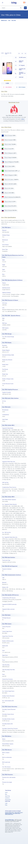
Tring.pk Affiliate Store (9, 819)
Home (6, 792)
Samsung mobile (8, 813)
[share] (2, 2)
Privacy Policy (8, 799)
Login (6, 803)
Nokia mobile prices (9, 814)
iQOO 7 (23, 119)
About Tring (7, 796)
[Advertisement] (14, 37)
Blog (6, 794)
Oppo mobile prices (18, 812)
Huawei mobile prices (9, 812)
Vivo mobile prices (16, 813)
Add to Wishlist (8, 87)
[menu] (25, 2)
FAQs (6, 805)
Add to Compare (21, 87)
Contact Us (7, 797)
